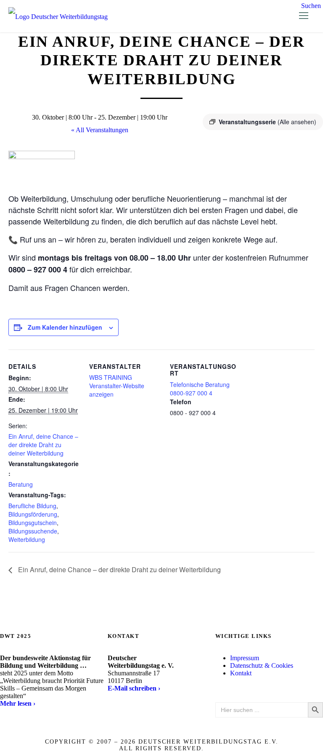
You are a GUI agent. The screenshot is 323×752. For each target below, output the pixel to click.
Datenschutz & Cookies (261, 665)
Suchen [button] (311, 5)
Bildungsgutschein (32, 522)
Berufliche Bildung (32, 505)
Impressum (244, 657)
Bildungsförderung (32, 514)
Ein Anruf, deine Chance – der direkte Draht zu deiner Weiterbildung (43, 444)
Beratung (20, 484)
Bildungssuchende (32, 531)
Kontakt (241, 673)
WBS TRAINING (110, 377)
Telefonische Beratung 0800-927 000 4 (200, 388)
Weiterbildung (26, 539)
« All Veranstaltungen (99, 129)
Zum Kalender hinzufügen (65, 327)
